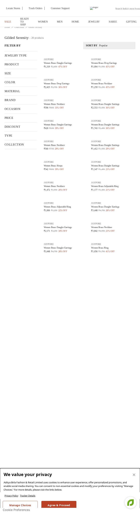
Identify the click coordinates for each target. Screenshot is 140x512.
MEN (60, 21)
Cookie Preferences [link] (16, 510)
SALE (8, 21)
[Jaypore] (94, 8)
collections (19, 27)
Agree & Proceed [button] (59, 505)
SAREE (113, 21)
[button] (65, 62)
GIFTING (131, 21)
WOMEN (43, 21)
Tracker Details (27, 495)
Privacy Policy (11, 495)
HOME (75, 21)
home (7, 27)
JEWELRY (94, 21)
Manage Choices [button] (20, 505)
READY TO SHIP (24, 21)
